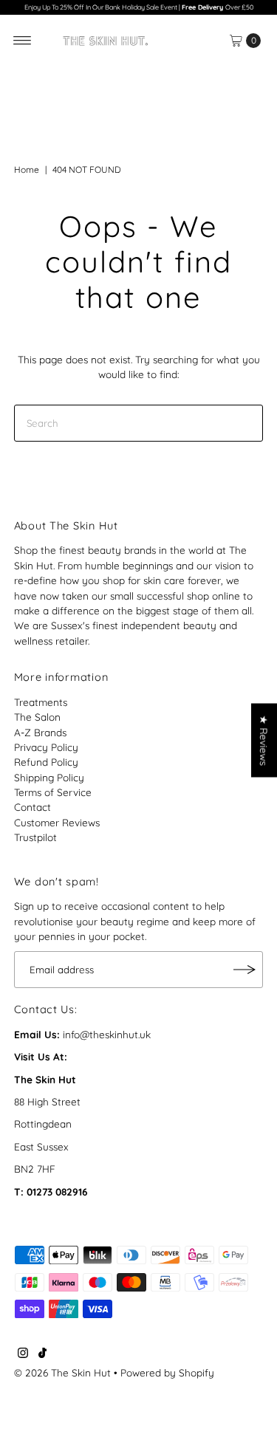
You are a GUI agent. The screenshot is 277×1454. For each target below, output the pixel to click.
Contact (32, 806)
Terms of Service (53, 792)
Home (26, 169)
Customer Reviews (57, 822)
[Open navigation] (22, 40)
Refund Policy (46, 761)
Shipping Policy (49, 777)
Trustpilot (35, 837)
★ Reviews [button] (264, 740)
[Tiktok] (42, 1354)
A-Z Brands (40, 732)
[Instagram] (23, 1354)
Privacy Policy (46, 747)
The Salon (37, 716)
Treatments (40, 702)
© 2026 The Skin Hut (62, 1372)
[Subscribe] (244, 969)
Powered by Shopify (167, 1372)
